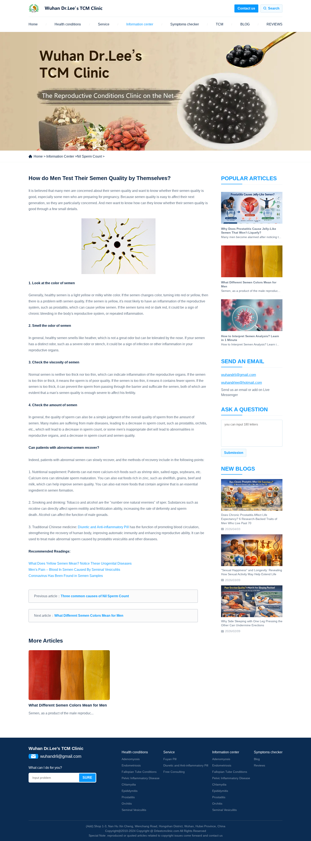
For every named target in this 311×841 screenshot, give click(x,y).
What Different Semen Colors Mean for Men (88, 615)
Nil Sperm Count (89, 156)
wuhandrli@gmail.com (238, 375)
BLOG (245, 24)
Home (33, 24)
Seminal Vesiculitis (134, 810)
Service (103, 24)
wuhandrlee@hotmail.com (241, 383)
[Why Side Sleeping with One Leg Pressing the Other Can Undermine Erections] (251, 601)
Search (273, 8)
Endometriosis (131, 765)
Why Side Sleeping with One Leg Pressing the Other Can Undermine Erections (251, 623)
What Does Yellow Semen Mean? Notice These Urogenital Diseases (80, 563)
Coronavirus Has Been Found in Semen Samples (66, 576)
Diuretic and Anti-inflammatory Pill (103, 527)
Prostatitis (128, 797)
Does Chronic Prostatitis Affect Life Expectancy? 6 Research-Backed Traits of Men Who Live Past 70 (249, 519)
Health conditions (68, 24)
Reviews (259, 765)
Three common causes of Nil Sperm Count (95, 596)
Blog (257, 759)
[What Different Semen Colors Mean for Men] (69, 675)
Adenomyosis (131, 759)
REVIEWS (274, 24)
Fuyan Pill (169, 759)
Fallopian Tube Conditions (139, 771)
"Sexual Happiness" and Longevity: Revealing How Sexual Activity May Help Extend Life (251, 572)
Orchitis (127, 803)
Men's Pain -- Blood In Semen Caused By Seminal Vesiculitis (74, 569)
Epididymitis (130, 791)
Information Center (60, 156)
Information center (139, 24)
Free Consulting (174, 771)
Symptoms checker (184, 24)
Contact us (246, 8)
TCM (219, 24)
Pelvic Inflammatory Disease (141, 778)
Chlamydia (129, 784)
